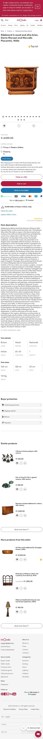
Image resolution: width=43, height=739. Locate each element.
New (6, 20)
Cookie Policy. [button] (28, 10)
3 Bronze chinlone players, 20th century (26, 452)
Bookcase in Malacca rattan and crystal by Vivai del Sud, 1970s (27, 574)
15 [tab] (21, 120)
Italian (4, 352)
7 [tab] (21, 116)
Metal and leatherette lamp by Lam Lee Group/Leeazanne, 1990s (28, 601)
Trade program (6, 670)
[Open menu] (2, 20)
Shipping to (6, 152)
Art (27, 25)
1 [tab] (3, 116)
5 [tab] (15, 116)
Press (24, 646)
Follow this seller (7, 211)
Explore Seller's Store (8, 214)
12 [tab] (36, 116)
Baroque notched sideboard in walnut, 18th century (29, 504)
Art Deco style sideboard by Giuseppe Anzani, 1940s (29, 548)
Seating (10, 25)
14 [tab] (18, 120)
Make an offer (21, 177)
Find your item (6, 667)
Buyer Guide (5, 660)
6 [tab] (18, 116)
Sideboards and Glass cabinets (23, 31)
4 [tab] (12, 116)
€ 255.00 (19, 485)
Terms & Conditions (9, 709)
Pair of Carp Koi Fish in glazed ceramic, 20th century (26, 478)
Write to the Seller (21, 190)
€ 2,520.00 (20, 511)
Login (37, 20)
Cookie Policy (35, 709)
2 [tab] (6, 116)
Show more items (20, 529)
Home (2, 31)
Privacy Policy (23, 709)
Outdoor (32, 25)
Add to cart (21, 183)
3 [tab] (9, 116)
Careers (25, 649)
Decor (16, 25)
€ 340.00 (19, 458)
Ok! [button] (37, 7)
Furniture (3, 25)
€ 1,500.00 (28, 581)
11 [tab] (33, 116)
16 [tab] (24, 120)
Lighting (22, 25)
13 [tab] (39, 116)
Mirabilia (39, 25)
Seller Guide (5, 664)
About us (25, 643)
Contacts (25, 653)
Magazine (4, 684)
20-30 (18, 352)
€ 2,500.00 (19, 581)
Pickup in (13, 147)
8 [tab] (24, 116)
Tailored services (7, 673)
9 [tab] (27, 116)
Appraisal (4, 677)
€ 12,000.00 (21, 555)
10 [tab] (30, 116)
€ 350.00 (19, 607)
